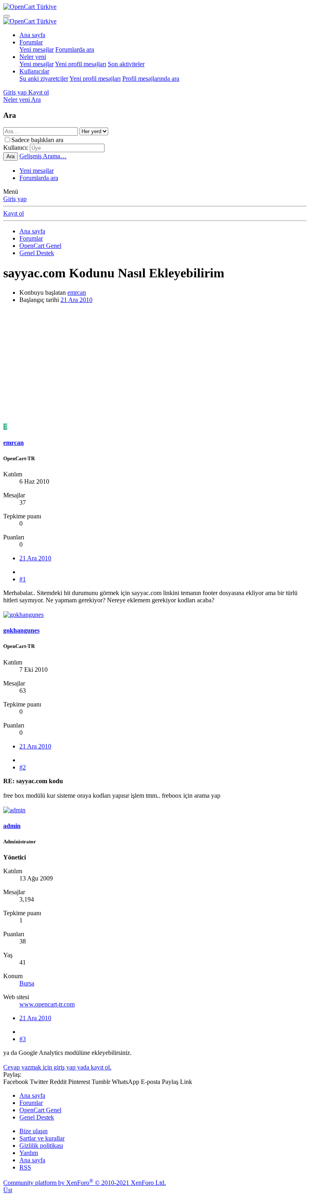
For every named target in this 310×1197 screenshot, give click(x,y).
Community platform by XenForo (84, 1182)
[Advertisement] (155, 366)
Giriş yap (15, 198)
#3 (22, 1039)
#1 (22, 579)
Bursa (26, 983)
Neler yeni (32, 56)
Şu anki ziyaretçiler (43, 78)
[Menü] (6, 16)
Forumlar (31, 42)
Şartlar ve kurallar (42, 1138)
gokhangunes (21, 630)
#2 (22, 767)
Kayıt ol (13, 213)
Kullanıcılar (34, 71)
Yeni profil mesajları (80, 64)
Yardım (28, 1152)
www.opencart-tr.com (47, 1004)
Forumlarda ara (74, 49)
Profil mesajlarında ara (150, 78)
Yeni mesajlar (36, 49)
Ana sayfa (32, 34)
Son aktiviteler (126, 64)
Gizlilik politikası (41, 1145)
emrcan (76, 292)
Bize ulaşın (33, 1131)
